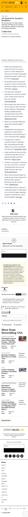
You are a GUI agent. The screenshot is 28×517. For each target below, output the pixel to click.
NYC (2, 7)
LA (19, 7)
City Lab (19, 197)
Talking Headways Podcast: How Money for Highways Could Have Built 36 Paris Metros (8, 405)
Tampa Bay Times (20, 149)
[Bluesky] (21, 456)
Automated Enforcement (7, 336)
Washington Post (10, 119)
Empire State (8, 7)
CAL (26, 7)
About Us (3, 465)
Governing (15, 79)
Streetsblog (4, 16)
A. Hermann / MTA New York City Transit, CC (12, 60)
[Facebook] (6, 456)
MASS (15, 7)
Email (3, 251)
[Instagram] (14, 456)
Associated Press (11, 172)
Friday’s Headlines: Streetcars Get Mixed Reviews (9, 371)
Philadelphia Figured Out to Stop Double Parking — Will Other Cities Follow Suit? (8, 341)
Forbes (14, 89)
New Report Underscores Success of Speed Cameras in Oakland (8, 388)
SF (22, 7)
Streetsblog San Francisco (9, 382)
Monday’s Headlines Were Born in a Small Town (8, 356)
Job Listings (4, 489)
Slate (6, 126)
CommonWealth (10, 101)
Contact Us (4, 492)
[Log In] (21, 2)
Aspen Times (16, 159)
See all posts (5, 420)
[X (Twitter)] (10, 456)
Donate (7, 11)
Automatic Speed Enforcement (9, 383)
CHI (2, 11)
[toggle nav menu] (26, 2)
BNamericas (14, 184)
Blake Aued (7, 32)
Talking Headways (5, 400)
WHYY (22, 137)
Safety (3, 367)
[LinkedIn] (17, 456)
